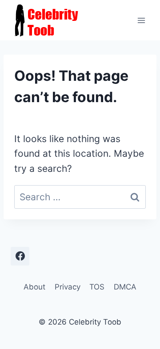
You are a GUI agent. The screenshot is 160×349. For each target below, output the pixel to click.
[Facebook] (20, 256)
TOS (96, 286)
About (34, 286)
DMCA (125, 286)
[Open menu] (141, 20)
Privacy (67, 286)
